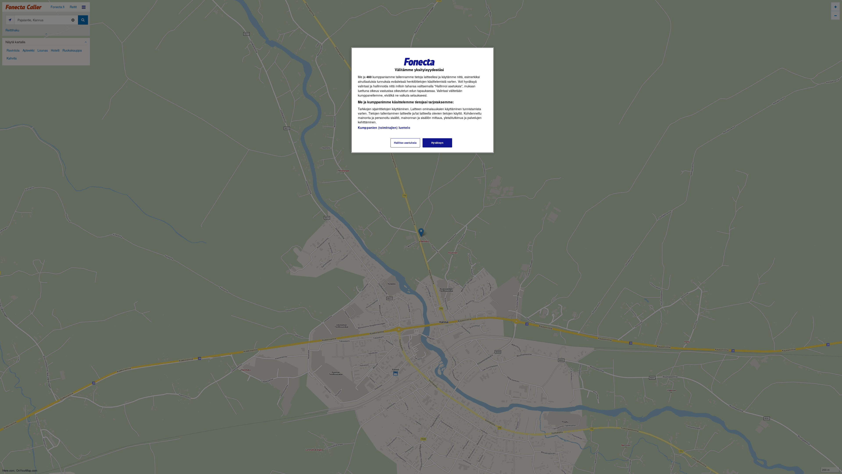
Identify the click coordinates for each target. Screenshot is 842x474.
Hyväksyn (437, 142)
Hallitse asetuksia (405, 142)
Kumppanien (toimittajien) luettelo (384, 127)
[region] (422, 100)
